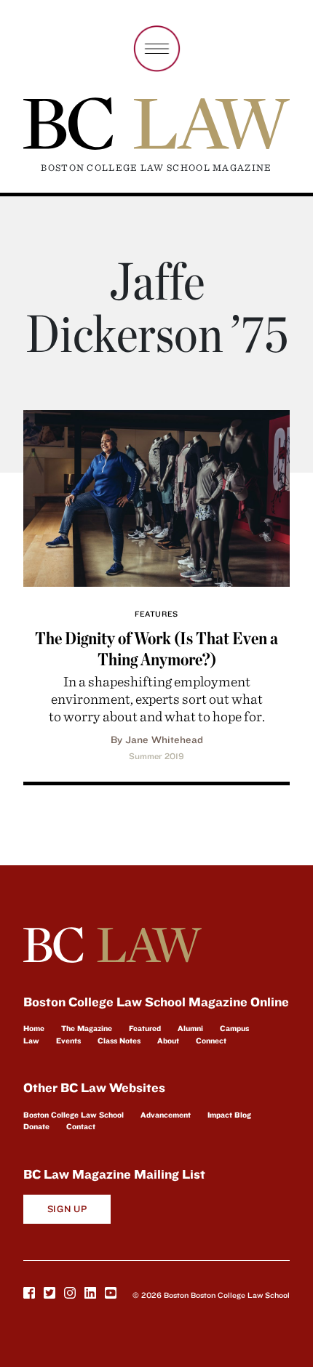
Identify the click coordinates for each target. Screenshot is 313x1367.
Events (68, 1040)
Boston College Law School (73, 1115)
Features (156, 614)
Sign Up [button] (67, 1208)
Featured (145, 1028)
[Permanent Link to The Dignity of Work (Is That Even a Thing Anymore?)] (156, 496)
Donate (36, 1126)
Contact (80, 1126)
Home (33, 1028)
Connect (211, 1040)
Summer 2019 (156, 756)
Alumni (190, 1028)
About (168, 1040)
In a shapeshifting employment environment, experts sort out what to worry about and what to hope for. (157, 698)
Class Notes (119, 1040)
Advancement (165, 1115)
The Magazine (86, 1028)
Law (31, 1040)
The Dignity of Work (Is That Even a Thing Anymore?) (156, 649)
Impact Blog (229, 1115)
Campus (234, 1028)
